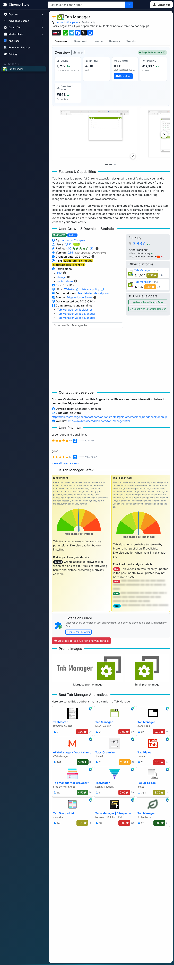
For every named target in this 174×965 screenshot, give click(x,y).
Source (98, 41)
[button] (161, 4)
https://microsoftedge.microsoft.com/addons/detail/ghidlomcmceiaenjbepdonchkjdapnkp (109, 417)
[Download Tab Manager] (125, 69)
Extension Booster (19, 47)
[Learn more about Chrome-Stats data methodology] (95, 297)
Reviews (114, 41)
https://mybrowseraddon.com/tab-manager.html (99, 421)
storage (61, 277)
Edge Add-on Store (152, 52)
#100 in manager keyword (144, 256)
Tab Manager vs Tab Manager (76, 313)
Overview (61, 41)
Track (79, 52)
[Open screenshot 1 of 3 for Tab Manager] (94, 134)
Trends (131, 41)
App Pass (14, 40)
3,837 (141, 243)
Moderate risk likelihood (68, 264)
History (13, 63)
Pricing (12, 54)
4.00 (80, 248)
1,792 (69, 244)
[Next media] (164, 134)
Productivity (88, 22)
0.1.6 (70, 252)
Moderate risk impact (78, 260)
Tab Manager (142, 270)
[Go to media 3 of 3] (115, 165)
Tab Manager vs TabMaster (74, 309)
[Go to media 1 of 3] (107, 165)
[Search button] (129, 5)
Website (69, 289)
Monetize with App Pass (149, 302)
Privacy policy (91, 289)
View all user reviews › (66, 463)
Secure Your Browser (78, 631)
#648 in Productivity (140, 253)
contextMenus (65, 281)
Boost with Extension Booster (149, 308)
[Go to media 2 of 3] (111, 165)
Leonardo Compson (67, 22)
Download (80, 41)
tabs (59, 273)
